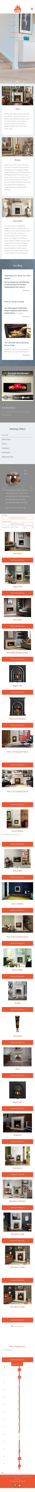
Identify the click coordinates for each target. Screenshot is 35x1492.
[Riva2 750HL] (17, 958)
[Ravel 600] (17, 541)
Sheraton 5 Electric (17, 1201)
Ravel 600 (17, 553)
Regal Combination (17, 719)
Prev (19, 1377)
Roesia (17, 1003)
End (19, 1466)
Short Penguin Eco (17, 1346)
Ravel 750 (17, 586)
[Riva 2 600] (17, 858)
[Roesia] (17, 991)
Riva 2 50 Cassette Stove (17, 791)
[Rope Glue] (17, 1024)
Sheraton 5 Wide (17, 1267)
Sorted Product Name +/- (17, 518)
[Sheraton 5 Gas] (17, 1222)
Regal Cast (17, 685)
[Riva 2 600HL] (17, 891)
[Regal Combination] (17, 706)
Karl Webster (22, 1481)
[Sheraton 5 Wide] (17, 1255)
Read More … (27, 290)
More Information (17, 560)
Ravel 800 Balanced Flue (17, 652)
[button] (3, 488)
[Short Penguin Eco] (17, 1326)
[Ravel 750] (17, 574)
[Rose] (17, 1057)
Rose (17, 1069)
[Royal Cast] (17, 1090)
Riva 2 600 (17, 871)
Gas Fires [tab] (5, 435)
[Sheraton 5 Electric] (17, 1189)
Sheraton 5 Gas (17, 1234)
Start (19, 1370)
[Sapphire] (17, 1123)
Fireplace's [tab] (5, 448)
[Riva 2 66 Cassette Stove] (17, 924)
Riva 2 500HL (17, 831)
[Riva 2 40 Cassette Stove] (17, 739)
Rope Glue (17, 1036)
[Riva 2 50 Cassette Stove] (17, 778)
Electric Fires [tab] (6, 439)
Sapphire (17, 1135)
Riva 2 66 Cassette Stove (17, 937)
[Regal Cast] (17, 673)
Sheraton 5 (17, 1168)
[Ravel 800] (17, 607)
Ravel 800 (17, 619)
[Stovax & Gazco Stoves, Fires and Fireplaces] (18, 1473)
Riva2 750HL (17, 970)
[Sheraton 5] (17, 1156)
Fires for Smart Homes (14, 301)
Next (19, 1459)
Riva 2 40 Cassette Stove (17, 752)
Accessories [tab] (6, 452)
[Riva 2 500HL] (17, 819)
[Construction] (17, 9)
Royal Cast (17, 1102)
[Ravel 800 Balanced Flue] (17, 640)
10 (19, 1451)
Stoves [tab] (4, 444)
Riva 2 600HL (17, 904)
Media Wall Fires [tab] (7, 457)
